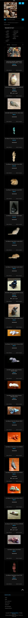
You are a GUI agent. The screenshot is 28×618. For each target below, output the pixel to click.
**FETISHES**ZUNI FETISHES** (13, 22)
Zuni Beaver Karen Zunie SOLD (14, 549)
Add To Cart (15, 93)
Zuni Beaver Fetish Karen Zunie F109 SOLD (14, 138)
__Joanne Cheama (7, 37)
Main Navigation (5, 19)
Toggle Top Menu (14, 0)
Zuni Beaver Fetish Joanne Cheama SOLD (14, 344)
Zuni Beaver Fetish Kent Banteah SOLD (14, 421)
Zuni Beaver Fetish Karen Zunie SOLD (14, 164)
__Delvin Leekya (7, 34)
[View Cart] (23, 3)
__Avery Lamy (15, 30)
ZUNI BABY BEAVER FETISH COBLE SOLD (14, 112)
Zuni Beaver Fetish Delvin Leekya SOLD (14, 241)
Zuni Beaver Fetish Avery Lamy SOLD (14, 189)
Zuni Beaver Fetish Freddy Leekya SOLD (14, 318)
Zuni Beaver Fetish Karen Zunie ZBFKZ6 (14, 472)
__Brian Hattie (15, 32)
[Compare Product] (20, 3)
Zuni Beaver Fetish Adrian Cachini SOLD (14, 267)
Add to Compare (19, 70)
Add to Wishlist (9, 70)
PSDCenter (14, 616)
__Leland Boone (7, 40)
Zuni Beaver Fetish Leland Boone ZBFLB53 (14, 523)
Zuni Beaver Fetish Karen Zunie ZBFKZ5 (14, 446)
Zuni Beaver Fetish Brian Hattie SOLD (14, 215)
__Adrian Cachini (7, 31)
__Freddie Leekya (15, 34)
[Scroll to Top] (22, 590)
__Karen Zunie (15, 36)
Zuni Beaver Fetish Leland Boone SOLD (14, 498)
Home (5, 22)
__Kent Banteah (14, 38)
